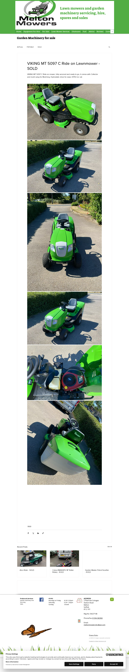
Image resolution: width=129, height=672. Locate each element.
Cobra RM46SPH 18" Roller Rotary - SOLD (63, 571)
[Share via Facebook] (28, 533)
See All (110, 546)
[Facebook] (41, 614)
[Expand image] (64, 112)
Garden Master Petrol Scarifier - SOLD (97, 571)
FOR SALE (30, 47)
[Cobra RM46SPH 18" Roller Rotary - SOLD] (64, 558)
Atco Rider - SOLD (27, 570)
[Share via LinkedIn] (38, 533)
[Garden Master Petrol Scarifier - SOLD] (97, 558)
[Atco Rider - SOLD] (31, 558)
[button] (109, 47)
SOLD (40, 47)
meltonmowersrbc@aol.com (94, 639)
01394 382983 (97, 632)
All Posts (20, 47)
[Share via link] (43, 533)
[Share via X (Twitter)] (33, 533)
